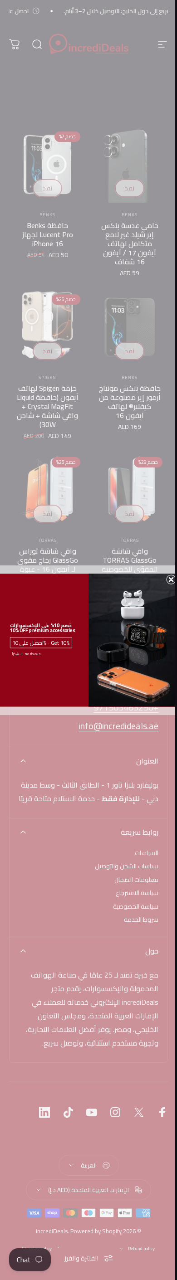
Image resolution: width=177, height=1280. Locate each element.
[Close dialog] (171, 579)
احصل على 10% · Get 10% (41, 642)
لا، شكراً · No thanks (26, 654)
